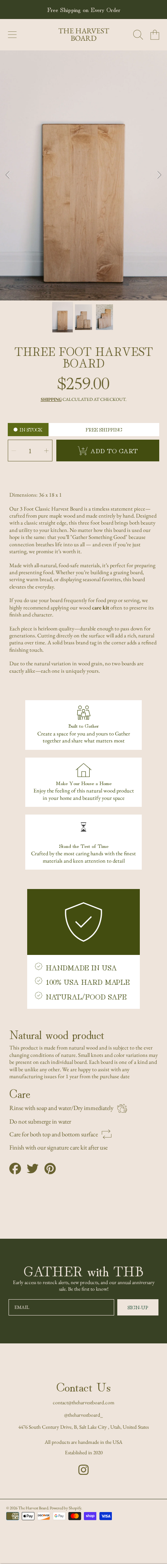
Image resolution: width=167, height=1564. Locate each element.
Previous (8, 175)
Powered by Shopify (65, 1507)
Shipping (51, 399)
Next (159, 175)
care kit (100, 607)
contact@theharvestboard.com (84, 1402)
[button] (12, 35)
